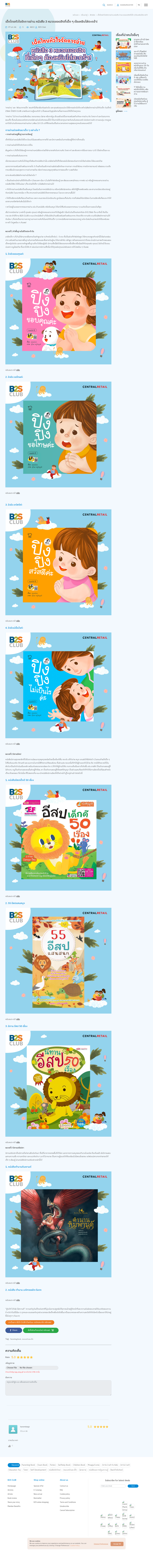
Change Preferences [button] (101, 1544)
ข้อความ (8, 1377)
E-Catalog (38, 1490)
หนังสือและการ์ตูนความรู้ (98, 1470)
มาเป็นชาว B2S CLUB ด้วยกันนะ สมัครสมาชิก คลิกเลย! (29, 1322)
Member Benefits (14, 1506)
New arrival (38, 1494)
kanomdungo (25, 1426)
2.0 (22, 1360)
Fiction (53, 1465)
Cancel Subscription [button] (67, 1510)
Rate (7, 1357)
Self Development (38, 1470)
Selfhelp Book (64, 1465)
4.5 (30, 1360)
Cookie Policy (75, 1545)
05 (94, 1429)
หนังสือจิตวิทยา (55, 1470)
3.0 (25, 1360)
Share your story (14, 1502)
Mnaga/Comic (94, 1465)
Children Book (79, 1465)
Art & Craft (125, 1465)
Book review (12, 1498)
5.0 (31, 1360)
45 (106, 1429)
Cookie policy (65, 1494)
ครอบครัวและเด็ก (27, 1339)
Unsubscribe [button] (64, 1506)
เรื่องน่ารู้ (84, 15)
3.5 (27, 1360)
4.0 (28, 1360)
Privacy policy (65, 1498)
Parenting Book (15, 1339)
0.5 (17, 1360)
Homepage (12, 1486)
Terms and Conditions (68, 1502)
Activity (10, 1490)
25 (100, 1429)
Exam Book (42, 1465)
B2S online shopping (41, 1502)
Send (133, 1486)
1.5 (20, 1360)
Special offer (39, 1486)
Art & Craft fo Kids (110, 1465)
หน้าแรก (76, 15)
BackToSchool (116, 1470)
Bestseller (38, 1498)
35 (103, 1429)
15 (97, 1429)
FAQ (61, 1490)
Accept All (117, 1544)
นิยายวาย (82, 1470)
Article (92, 15)
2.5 (24, 1360)
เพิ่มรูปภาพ (9, 1363)
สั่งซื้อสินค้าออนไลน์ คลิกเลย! (39, 1330)
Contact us (64, 1486)
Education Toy (15, 1470)
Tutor (25, 1470)
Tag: (7, 1339)
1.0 (18, 1360)
